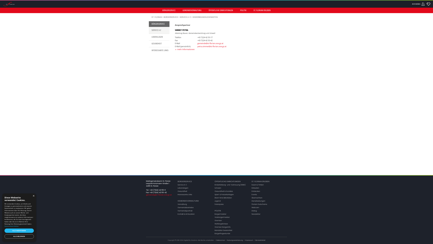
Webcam (255, 207)
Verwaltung (182, 204)
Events (254, 194)
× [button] (33, 196)
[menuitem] (169, 10)
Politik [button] (243, 10)
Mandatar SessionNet (223, 230)
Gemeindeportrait (185, 211)
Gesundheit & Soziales (224, 191)
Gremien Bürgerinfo (223, 227)
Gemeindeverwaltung (188, 201)
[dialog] (19, 218)
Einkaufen (255, 188)
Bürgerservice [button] (168, 10)
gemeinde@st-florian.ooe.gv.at (210, 43)
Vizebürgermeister (222, 217)
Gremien (218, 220)
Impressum (249, 240)
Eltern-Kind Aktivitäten (223, 198)
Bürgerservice (171, 17)
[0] (428, 4)
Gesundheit (157, 43)
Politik (218, 210)
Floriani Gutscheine (259, 204)
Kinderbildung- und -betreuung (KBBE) (230, 185)
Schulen (218, 188)
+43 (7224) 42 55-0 (158, 190)
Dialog (254, 211)
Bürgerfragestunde (222, 233)
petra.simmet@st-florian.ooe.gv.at (211, 46)
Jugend (218, 201)
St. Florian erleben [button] (262, 10)
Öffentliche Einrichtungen (228, 181)
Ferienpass (219, 204)
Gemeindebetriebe (186, 207)
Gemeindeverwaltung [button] (192, 10)
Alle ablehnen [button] (19, 236)
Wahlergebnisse (221, 224)
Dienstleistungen (258, 201)
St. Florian (157, 17)
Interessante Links (160, 50)
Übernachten (257, 198)
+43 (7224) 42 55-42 (158, 192)
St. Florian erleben (260, 181)
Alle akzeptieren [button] (19, 231)
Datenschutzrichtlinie (11, 226)
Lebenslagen (157, 37)
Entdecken (256, 191)
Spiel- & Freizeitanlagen (224, 194)
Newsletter (256, 214)
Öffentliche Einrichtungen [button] (221, 10)
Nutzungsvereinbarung (235, 240)
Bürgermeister (220, 214)
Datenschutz (220, 240)
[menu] (216, 10)
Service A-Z (185, 17)
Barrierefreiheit (260, 240)
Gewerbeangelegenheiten (205, 17)
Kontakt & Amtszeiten (186, 214)
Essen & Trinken (258, 185)
